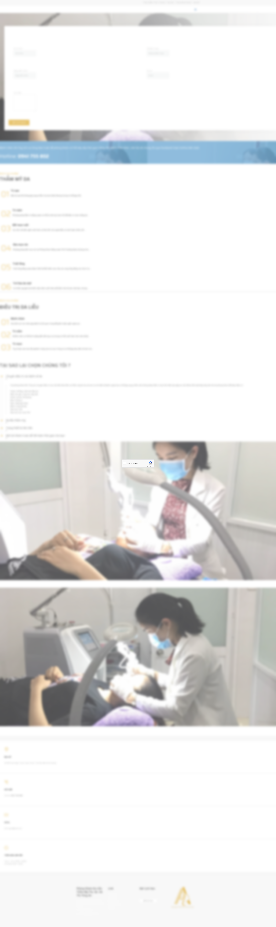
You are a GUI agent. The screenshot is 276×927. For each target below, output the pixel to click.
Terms (151, 466)
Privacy (148, 466)
